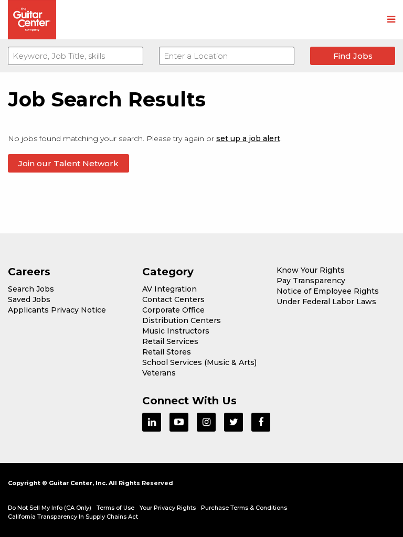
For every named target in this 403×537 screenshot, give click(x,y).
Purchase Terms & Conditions (244, 507)
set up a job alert (248, 138)
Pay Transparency (311, 280)
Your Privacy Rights (168, 507)
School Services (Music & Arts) (199, 362)
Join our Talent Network (68, 163)
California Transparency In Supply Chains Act (73, 516)
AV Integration (169, 289)
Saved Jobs (29, 299)
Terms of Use (115, 507)
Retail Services (170, 341)
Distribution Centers (181, 320)
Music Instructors (175, 331)
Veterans (159, 373)
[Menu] (391, 20)
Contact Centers (173, 299)
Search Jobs (31, 289)
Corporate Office (173, 310)
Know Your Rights (311, 270)
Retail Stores (166, 352)
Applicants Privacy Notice (57, 310)
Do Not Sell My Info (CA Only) (49, 507)
